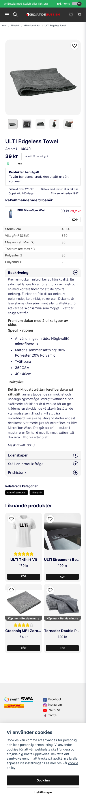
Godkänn (43, 780)
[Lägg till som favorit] (71, 14)
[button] (75, 46)
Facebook (55, 699)
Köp (75, 219)
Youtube (54, 710)
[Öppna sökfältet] (15, 14)
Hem (4, 25)
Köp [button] (23, 576)
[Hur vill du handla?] (77, 3)
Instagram (55, 704)
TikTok (52, 715)
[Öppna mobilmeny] (7, 14)
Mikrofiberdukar (32, 25)
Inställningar (43, 792)
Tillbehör (15, 25)
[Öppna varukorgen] (79, 14)
